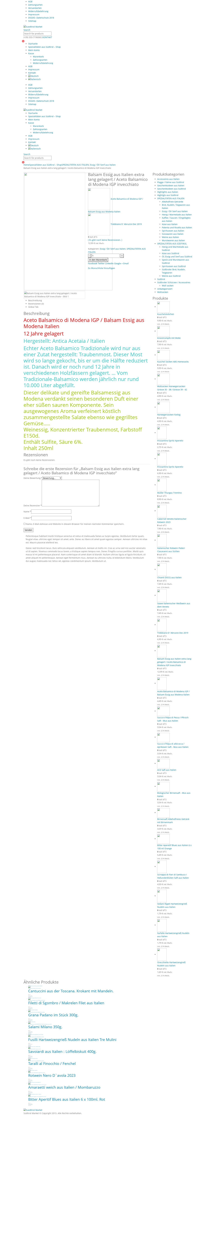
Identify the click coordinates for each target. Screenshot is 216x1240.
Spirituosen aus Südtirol (174, 266)
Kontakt (32, 72)
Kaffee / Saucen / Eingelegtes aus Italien (33, 1000)
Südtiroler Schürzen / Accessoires (173, 282)
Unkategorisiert (164, 288)
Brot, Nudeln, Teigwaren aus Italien (32, 1060)
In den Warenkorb (98, 259)
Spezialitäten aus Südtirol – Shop (44, 47)
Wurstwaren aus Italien (173, 240)
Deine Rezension (33, 505)
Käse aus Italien (170, 224)
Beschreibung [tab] (35, 300)
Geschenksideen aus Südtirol (171, 188)
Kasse (31, 53)
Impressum (33, 14)
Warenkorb (38, 56)
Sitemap (32, 21)
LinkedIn (109, 263)
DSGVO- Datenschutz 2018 (41, 17)
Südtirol (161, 279)
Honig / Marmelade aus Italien (177, 214)
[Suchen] (53, 33)
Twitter (101, 263)
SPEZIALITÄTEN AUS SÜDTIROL (172, 243)
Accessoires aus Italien (168, 179)
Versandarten (35, 8)
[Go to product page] (175, 307)
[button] (27, 29)
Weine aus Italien (170, 237)
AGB (30, 1)
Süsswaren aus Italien (173, 234)
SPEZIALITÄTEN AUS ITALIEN (170, 198)
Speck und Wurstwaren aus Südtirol (32, 1024)
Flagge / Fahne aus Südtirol (170, 182)
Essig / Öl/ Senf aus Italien (113, 248)
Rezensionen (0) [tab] (36, 303)
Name (27, 511)
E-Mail (27, 518)
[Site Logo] (33, 26)
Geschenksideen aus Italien (170, 185)
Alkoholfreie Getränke (172, 201)
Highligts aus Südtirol (167, 195)
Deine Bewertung (33, 478)
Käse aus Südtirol (170, 253)
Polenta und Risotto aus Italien (177, 227)
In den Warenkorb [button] (30, 996)
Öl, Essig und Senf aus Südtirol (177, 256)
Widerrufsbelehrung (38, 11)
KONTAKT (47, 37)
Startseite (33, 43)
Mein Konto (34, 50)
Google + (118, 263)
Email (126, 263)
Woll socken (168, 285)
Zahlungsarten (35, 4)
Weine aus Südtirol (171, 276)
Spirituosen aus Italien (173, 230)
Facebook (92, 263)
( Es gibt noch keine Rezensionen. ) (105, 240)
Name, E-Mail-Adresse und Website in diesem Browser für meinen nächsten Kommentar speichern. (75, 524)
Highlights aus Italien (167, 192)
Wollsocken (162, 292)
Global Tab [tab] (33, 306)
